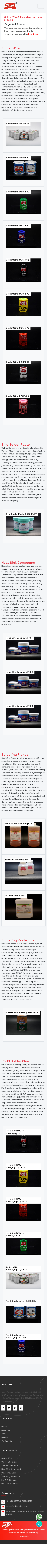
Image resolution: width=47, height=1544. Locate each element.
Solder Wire (6, 1458)
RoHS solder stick (9, 1483)
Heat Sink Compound (11, 1469)
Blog (3, 1433)
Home (4, 1426)
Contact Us (6, 1441)
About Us (5, 1430)
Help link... (33, 34)
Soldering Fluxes (8, 1473)
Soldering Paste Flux (10, 1476)
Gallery (4, 1437)
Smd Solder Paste (9, 1465)
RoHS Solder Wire (9, 1480)
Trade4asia (23, 1536)
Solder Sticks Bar (9, 1462)
